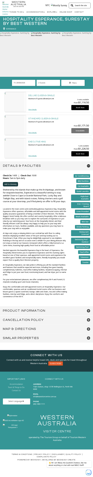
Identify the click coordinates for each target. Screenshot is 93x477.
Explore (51, 12)
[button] (48, 83)
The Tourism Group (49, 437)
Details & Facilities (22, 165)
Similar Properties (21, 338)
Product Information (24, 310)
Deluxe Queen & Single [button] (41, 95)
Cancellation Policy (23, 320)
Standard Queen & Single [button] (43, 118)
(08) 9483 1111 (39, 404)
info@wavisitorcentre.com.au (44, 396)
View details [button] (32, 109)
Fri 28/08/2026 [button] (19, 83)
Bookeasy (36, 460)
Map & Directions (19, 329)
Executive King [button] (37, 141)
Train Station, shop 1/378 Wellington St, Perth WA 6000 (53, 387)
